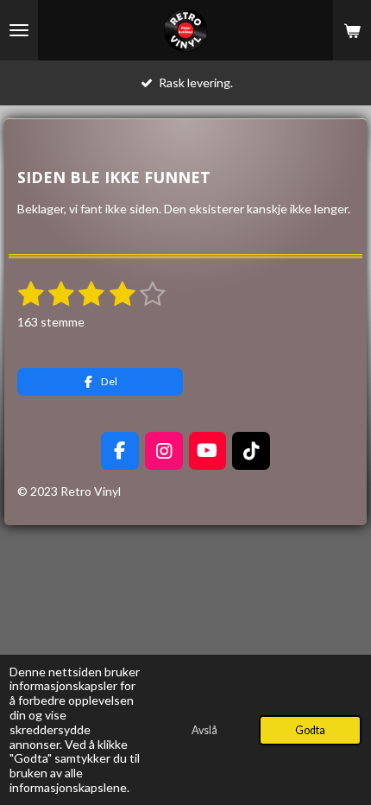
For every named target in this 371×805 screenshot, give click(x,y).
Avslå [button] (204, 730)
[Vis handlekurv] (352, 30)
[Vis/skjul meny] (19, 30)
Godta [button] (310, 730)
